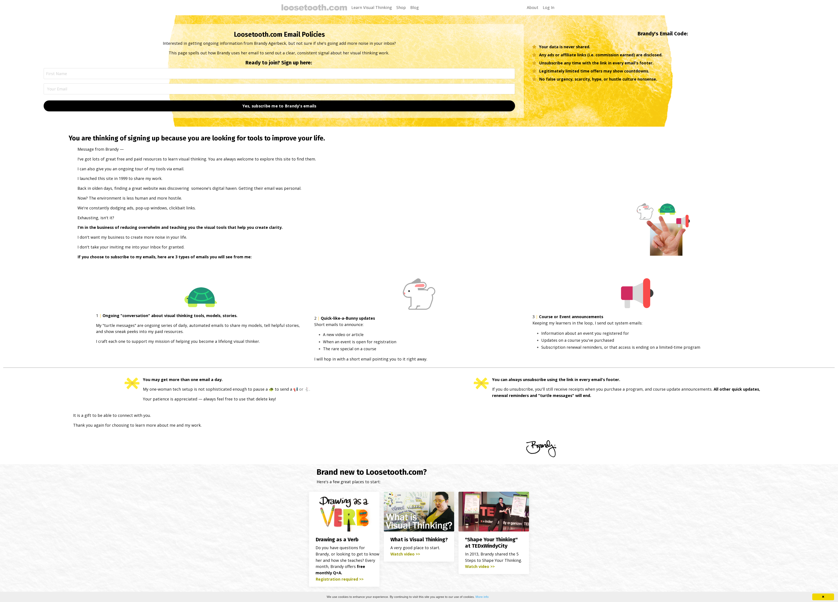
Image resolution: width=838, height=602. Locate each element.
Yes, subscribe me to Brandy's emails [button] (279, 106)
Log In (548, 7)
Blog (414, 7)
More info (482, 597)
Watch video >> (405, 554)
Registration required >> (340, 579)
